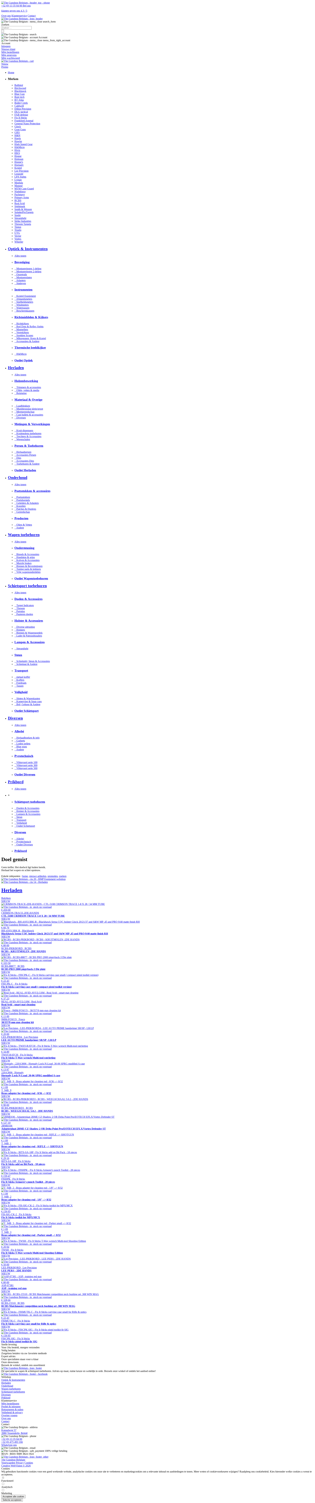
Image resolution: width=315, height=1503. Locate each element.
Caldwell (19, 105)
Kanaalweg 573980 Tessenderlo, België (14, 1432)
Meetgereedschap (24, 411)
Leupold (18, 173)
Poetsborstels (22, 500)
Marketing (6, 1493)
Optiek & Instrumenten (13, 1380)
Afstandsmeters (23, 299)
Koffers (19, 680)
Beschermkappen (24, 310)
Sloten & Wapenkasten (27, 698)
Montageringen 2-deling (27, 271)
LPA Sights (20, 176)
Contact (32, 15)
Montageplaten (23, 277)
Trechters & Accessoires (27, 436)
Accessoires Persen (25, 455)
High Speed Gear (23, 144)
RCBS (17, 200)
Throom (19, 608)
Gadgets (19, 740)
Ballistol (18, 85)
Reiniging (20, 393)
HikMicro (19, 147)
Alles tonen (20, 255)
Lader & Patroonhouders (28, 635)
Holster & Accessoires (26, 811)
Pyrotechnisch (22, 841)
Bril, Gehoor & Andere (27, 704)
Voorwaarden (8, 1462)
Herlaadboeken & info (27, 737)
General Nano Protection (27, 123)
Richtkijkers (21, 323)
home (25, 876)
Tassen (18, 685)
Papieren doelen (23, 614)
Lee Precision (21, 170)
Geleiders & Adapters (26, 503)
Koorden (20, 506)
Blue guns (20, 746)
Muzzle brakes (23, 563)
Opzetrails (20, 274)
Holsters (19, 629)
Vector (17, 235)
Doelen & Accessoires (26, 808)
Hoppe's (18, 162)
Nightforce (20, 191)
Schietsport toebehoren (13, 1391)
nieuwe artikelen (37, 876)
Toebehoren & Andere (27, 463)
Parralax (19, 611)
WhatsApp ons (9, 1445)
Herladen (6, 1382)
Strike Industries (22, 221)
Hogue (17, 156)
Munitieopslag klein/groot (28, 408)
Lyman (18, 179)
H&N (17, 135)
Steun (18, 817)
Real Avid (19, 203)
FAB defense (21, 114)
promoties (53, 876)
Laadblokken (22, 405)
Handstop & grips (24, 557)
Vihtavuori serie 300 (25, 765)
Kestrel (18, 168)
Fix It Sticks (20, 117)
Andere (19, 527)
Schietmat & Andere (25, 664)
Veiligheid (20, 823)
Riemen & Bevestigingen (28, 566)
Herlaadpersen (22, 452)
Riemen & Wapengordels (28, 632)
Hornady (19, 165)
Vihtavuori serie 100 (25, 762)
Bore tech (19, 97)
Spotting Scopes (23, 335)
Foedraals (20, 682)
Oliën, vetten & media (26, 390)
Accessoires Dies (24, 460)
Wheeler (18, 241)
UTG (17, 233)
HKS (17, 153)
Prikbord (5, 1397)
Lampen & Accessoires (27, 814)
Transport (20, 820)
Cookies (28, 1462)
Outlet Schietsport (24, 825)
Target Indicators (24, 605)
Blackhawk (20, 91)
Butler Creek (21, 102)
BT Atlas (19, 100)
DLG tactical (21, 111)
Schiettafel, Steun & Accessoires (32, 661)
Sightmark (19, 206)
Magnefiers (21, 329)
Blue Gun (19, 94)
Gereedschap (22, 512)
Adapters (20, 280)
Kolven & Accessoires (27, 560)
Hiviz (17, 150)
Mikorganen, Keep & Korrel (30, 338)
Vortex (17, 238)
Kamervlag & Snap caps (28, 701)
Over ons (6, 15)
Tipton (17, 227)
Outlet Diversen (23, 844)
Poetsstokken (22, 497)
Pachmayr (19, 194)
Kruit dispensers (23, 430)
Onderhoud (7, 1385)
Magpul (18, 185)
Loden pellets (22, 743)
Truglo (17, 230)
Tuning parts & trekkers (27, 569)
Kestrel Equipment (25, 296)
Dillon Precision (22, 108)
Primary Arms (21, 197)
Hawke (18, 141)
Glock (17, 126)
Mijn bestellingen (10, 1403)
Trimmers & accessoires (27, 387)
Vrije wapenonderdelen (27, 572)
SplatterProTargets (23, 212)
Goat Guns (20, 129)
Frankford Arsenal (23, 120)
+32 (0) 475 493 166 (12, 1442)
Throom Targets (22, 224)
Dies (17, 457)
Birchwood (20, 88)
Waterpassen (21, 307)
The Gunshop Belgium (13, 1459)
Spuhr (17, 215)
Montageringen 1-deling (27, 268)
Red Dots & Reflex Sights (28, 326)
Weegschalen (22, 439)
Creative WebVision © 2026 (16, 1465)
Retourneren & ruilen (12, 1409)
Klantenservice (19, 15)
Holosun (18, 159)
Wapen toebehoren (11, 1388)
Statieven (20, 283)
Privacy (20, 1462)
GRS (17, 132)
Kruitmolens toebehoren (27, 433)
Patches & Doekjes (25, 509)
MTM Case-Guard (24, 188)
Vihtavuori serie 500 (25, 768)
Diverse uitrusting (24, 626)
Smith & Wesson (23, 209)
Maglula (18, 182)
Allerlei (19, 838)
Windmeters (21, 304)
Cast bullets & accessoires (28, 414)
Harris (17, 138)
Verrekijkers (21, 332)
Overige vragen (9, 1415)
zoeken (62, 876)
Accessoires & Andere (26, 341)
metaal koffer (22, 677)
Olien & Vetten (23, 524)
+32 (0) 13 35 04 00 (11, 1439)
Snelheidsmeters (23, 302)
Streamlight (20, 218)
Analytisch (6, 1487)
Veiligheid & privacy (12, 1412)
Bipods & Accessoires (26, 554)
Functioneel (7, 1480)
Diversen (20, 417)
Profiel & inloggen (11, 1406)
